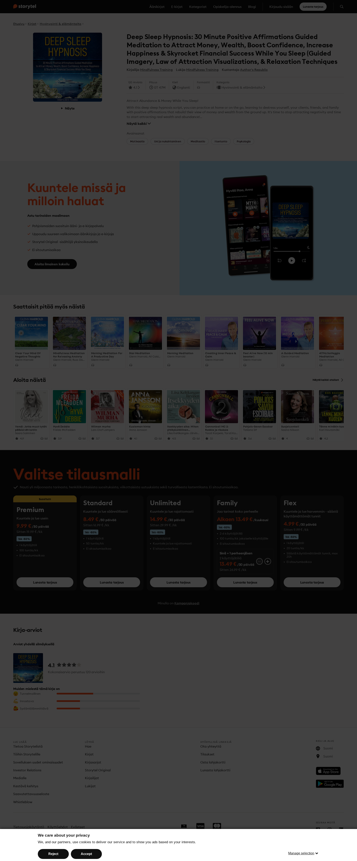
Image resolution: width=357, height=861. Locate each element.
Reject (53, 854)
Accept (86, 854)
